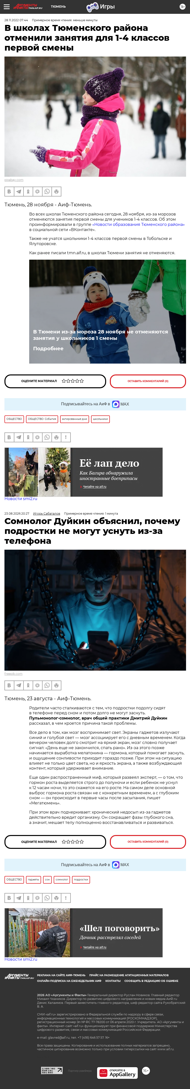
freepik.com (13, 674)
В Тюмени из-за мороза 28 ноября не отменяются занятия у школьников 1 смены (100, 335)
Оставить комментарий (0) (148, 381)
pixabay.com (14, 180)
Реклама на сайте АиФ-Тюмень (61, 975)
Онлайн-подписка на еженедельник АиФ (69, 981)
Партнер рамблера (80, 1070)
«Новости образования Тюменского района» (138, 224)
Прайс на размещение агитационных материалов (129, 975)
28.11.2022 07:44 (16, 20)
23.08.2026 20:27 (16, 513)
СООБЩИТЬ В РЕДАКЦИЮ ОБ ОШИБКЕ (151, 981)
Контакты (112, 981)
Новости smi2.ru (20, 498)
